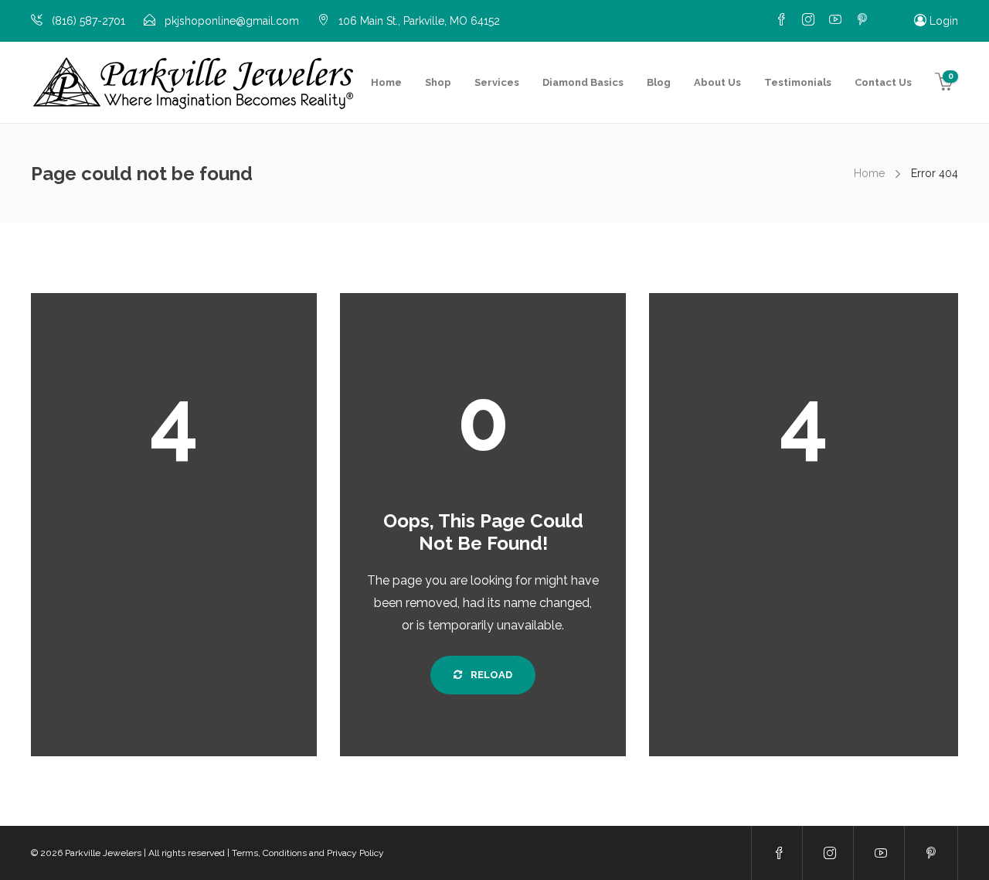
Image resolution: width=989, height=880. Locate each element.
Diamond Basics (583, 82)
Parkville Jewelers (103, 853)
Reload (490, 674)
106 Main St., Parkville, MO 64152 (419, 21)
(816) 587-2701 (88, 21)
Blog (659, 82)
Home (386, 82)
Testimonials (797, 82)
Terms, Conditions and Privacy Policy (308, 853)
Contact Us (883, 82)
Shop (438, 82)
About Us (717, 82)
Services (496, 82)
